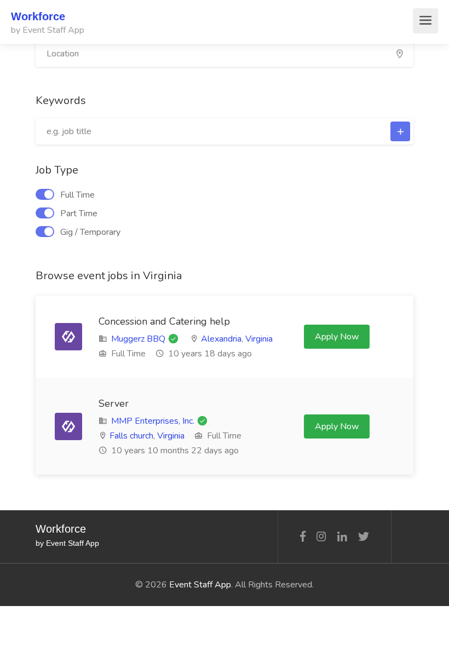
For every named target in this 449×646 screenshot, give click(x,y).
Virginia (259, 339)
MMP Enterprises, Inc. (152, 421)
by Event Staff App (47, 30)
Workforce (38, 16)
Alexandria (221, 339)
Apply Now (337, 337)
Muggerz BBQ (138, 339)
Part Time (78, 213)
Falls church (131, 436)
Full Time (77, 195)
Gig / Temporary (90, 232)
